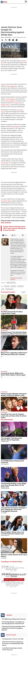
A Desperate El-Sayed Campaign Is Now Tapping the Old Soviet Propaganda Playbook (14, 509)
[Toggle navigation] (25, 1)
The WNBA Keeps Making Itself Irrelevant (12, 461)
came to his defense (9, 101)
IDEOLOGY (20, 286)
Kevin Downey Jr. (5, 535)
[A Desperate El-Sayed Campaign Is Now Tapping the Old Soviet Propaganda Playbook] (14, 499)
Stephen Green (5, 441)
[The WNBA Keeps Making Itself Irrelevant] (14, 452)
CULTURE (7, 286)
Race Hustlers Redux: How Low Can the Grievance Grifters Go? (12, 533)
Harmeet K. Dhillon (6, 201)
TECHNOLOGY (9, 289)
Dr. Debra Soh (17, 103)
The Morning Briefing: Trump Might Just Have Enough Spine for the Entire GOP (13, 485)
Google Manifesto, (12, 86)
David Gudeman (15, 126)
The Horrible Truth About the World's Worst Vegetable (11, 439)
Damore (3, 84)
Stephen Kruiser (5, 488)
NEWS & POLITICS (11, 282)
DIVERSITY (13, 286)
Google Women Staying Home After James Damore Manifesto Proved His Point (14, 228)
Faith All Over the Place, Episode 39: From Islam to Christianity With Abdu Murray (13, 643)
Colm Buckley (5, 163)
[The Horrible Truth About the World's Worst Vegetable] (14, 429)
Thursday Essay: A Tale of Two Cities (13, 639)
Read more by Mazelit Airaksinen (16, 278)
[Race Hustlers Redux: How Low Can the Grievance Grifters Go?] (14, 523)
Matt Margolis (5, 464)
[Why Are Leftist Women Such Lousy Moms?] (14, 545)
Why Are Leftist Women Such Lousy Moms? (14, 555)
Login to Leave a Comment (14, 579)
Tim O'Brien (4, 512)
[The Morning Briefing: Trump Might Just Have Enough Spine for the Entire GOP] (14, 474)
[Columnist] (5, 241)
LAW (3, 289)
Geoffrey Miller (5, 104)
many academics (11, 99)
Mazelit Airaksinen (6, 37)
